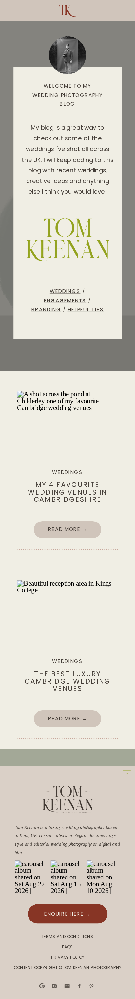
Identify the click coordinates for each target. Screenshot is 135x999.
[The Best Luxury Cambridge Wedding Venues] (67, 614)
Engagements (65, 300)
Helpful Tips (86, 309)
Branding (46, 309)
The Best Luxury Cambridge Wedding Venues (67, 681)
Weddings (65, 291)
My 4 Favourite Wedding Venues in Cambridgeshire (67, 492)
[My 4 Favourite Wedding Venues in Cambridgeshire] (67, 425)
